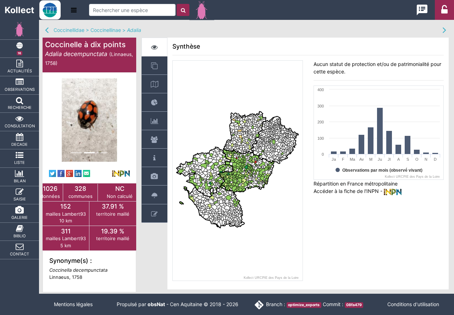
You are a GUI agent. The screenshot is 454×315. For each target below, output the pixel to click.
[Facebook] (61, 173)
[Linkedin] (78, 173)
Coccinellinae (105, 30)
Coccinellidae (69, 30)
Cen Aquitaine (186, 304)
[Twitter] (52, 173)
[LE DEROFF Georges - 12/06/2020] (89, 120)
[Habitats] (154, 194)
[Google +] (69, 173)
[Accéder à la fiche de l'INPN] (121, 173)
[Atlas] (154, 65)
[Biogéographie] (154, 102)
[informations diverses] (154, 157)
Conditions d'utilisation (413, 304)
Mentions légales (73, 304)
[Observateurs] (154, 139)
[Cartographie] (154, 83)
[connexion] (444, 12)
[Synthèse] (154, 47)
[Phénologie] (154, 120)
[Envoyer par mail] (86, 173)
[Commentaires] (154, 213)
